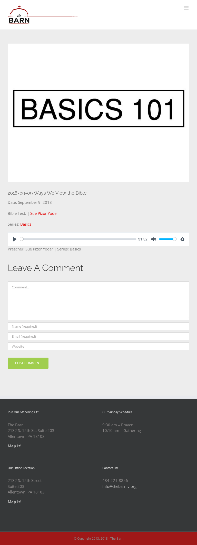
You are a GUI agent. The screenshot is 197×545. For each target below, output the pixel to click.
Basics (25, 224)
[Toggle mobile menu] (186, 8)
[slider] (78, 239)
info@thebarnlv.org (119, 486)
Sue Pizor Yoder (44, 213)
